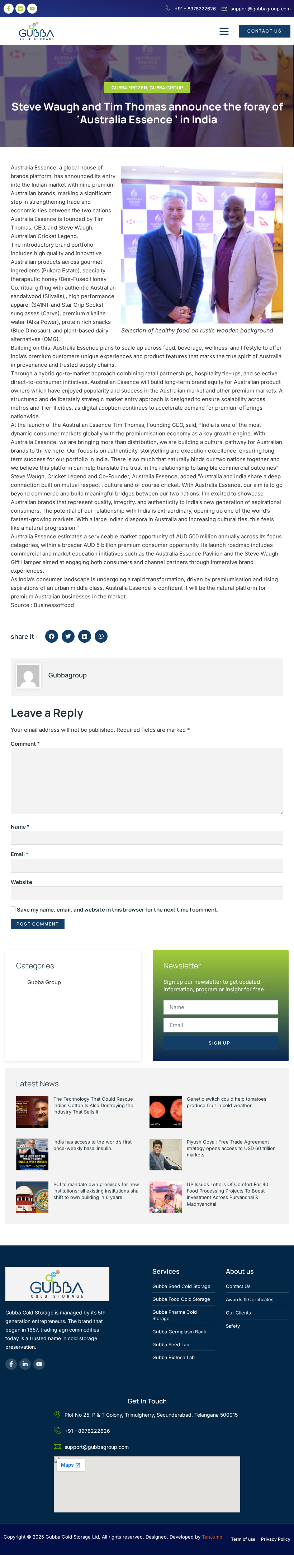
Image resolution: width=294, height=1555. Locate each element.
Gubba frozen (129, 87)
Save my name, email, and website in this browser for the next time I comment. (118, 909)
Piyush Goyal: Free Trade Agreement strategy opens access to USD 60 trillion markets (231, 1148)
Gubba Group (166, 87)
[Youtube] (32, 9)
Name (20, 826)
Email (19, 854)
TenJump (212, 1537)
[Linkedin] (20, 9)
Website (21, 882)
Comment (25, 743)
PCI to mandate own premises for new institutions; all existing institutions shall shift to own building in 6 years (97, 1190)
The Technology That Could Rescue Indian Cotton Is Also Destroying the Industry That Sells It (93, 1105)
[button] (224, 31)
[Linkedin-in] (25, 1364)
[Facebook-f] (9, 9)
